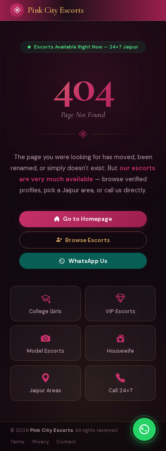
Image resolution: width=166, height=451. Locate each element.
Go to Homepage (87, 219)
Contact (66, 442)
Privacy (40, 442)
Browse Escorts (87, 240)
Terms (17, 442)
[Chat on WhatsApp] (144, 429)
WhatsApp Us (88, 261)
